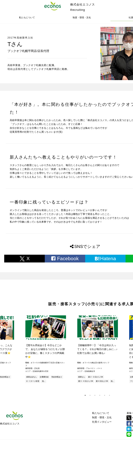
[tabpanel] (97, 350)
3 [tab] (95, 395)
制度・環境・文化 (82, 17)
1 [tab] (85, 395)
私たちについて (27, 17)
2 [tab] (90, 395)
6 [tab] (109, 395)
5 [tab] (104, 395)
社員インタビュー (102, 421)
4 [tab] (99, 395)
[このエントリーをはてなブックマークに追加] (129, 429)
